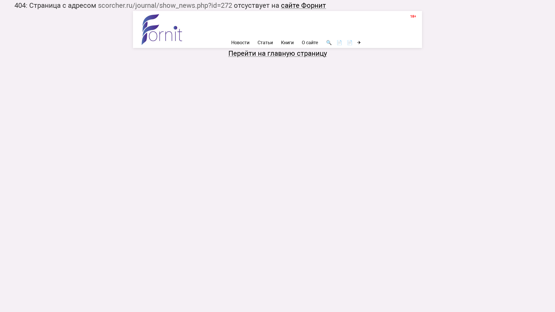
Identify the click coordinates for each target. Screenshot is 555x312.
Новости (240, 42)
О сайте (310, 42)
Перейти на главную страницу (277, 53)
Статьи (265, 42)
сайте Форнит (303, 5)
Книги (287, 42)
